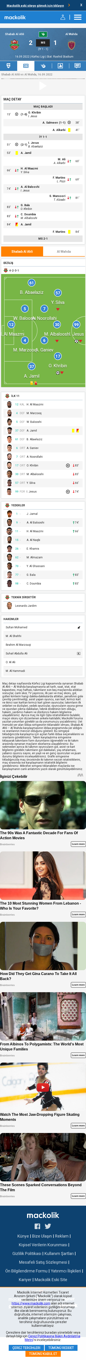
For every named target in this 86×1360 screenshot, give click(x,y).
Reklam (62, 1236)
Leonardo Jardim (26, 605)
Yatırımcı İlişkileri (66, 1271)
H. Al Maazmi (29, 168)
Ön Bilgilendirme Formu (26, 1271)
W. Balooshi (34, 422)
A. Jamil (26, 153)
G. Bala (25, 205)
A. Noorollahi (35, 456)
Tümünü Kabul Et (43, 1354)
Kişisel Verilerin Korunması (43, 1244)
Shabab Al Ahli (14, 34)
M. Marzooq (34, 413)
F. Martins (59, 177)
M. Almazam (35, 557)
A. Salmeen (50, 122)
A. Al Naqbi (33, 540)
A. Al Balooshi (30, 186)
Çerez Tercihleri (26, 1348)
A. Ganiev (33, 448)
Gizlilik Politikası (26, 1253)
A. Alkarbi (59, 130)
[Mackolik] (15, 17)
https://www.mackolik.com (31, 1303)
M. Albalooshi (29, 218)
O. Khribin (34, 112)
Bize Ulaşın (42, 1236)
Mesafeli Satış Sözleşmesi (43, 1262)
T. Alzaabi (59, 199)
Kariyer (25, 1279)
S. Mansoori (57, 196)
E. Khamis (33, 548)
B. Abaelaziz (35, 146)
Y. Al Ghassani (36, 566)
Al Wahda (71, 34)
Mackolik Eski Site (51, 1279)
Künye (23, 1236)
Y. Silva (25, 172)
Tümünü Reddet (61, 1348)
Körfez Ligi (38, 56)
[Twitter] (48, 1227)
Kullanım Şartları (59, 1253)
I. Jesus (32, 116)
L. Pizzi (61, 181)
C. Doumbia (28, 214)
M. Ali (61, 159)
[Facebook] (37, 1227)
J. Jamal (32, 513)
